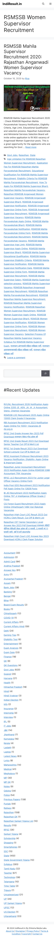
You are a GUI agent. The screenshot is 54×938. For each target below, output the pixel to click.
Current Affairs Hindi (14, 626)
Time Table (9, 886)
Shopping (8, 842)
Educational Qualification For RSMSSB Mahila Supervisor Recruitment (26, 174)
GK (5, 661)
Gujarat (7, 674)
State (32, 155)
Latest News (10, 756)
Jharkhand (9, 734)
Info (6, 704)
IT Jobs (7, 726)
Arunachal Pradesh (13, 579)
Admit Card (9, 561)
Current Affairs (11, 622)
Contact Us (37, 934)
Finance (8, 656)
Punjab (7, 804)
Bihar (6, 600)
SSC (6, 851)
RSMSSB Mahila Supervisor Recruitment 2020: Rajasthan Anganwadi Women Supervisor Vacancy (26, 59)
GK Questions (11, 665)
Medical (8, 769)
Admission (9, 557)
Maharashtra (10, 765)
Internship (9, 713)
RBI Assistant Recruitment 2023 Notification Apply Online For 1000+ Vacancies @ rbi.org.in (26, 425)
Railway (8, 808)
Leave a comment (16, 357)
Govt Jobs (12, 155)
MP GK (7, 782)
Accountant (9, 553)
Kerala (7, 743)
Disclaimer (21, 931)
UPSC (7, 907)
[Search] (45, 373)
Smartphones (10, 847)
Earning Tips (10, 635)
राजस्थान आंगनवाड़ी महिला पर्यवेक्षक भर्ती (26, 346)
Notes (7, 786)
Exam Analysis (11, 648)
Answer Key (10, 570)
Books (7, 609)
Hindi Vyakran (11, 695)
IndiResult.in (12, 4)
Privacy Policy (33, 931)
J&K (6, 730)
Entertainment (11, 643)
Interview (8, 717)
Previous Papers (12, 799)
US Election (9, 912)
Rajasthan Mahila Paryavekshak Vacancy (24, 190)
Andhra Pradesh (12, 566)
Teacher (8, 873)
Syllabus (8, 864)
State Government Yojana (17, 860)
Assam (7, 583)
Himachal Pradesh (13, 687)
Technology (9, 877)
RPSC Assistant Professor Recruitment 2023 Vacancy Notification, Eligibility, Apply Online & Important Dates (26, 459)
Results (7, 825)
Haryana (8, 678)
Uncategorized (11, 894)
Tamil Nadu (9, 868)
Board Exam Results (14, 605)
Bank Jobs (9, 587)
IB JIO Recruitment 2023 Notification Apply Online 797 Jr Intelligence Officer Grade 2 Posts (25, 496)
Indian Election (11, 700)
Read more (30, 147)
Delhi (6, 630)
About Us (10, 931)
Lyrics (7, 760)
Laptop (7, 752)
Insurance (9, 708)
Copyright (26, 934)
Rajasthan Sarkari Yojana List (18, 821)
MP (5, 778)
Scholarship (9, 838)
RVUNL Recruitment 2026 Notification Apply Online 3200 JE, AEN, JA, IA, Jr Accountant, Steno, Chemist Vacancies (26, 407)
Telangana (9, 881)
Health (7, 682)
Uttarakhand (10, 916)
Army (6, 574)
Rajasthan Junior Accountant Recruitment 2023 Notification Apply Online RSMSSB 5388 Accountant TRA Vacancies (27, 470)
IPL (5, 721)
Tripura (7, 890)
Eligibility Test (11, 639)
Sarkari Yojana (11, 834)
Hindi (6, 691)
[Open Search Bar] (43, 4)
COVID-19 (9, 618)
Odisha (7, 791)
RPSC (6, 829)
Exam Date (9, 652)
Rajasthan (24, 155)
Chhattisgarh (10, 613)
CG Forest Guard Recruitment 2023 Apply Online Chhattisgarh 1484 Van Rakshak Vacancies (25, 507)
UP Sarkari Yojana (13, 903)
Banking (8, 592)
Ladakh (7, 747)
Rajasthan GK (10, 816)
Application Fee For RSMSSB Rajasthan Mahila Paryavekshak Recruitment (26, 167)
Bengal (7, 596)
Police (7, 795)
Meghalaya (9, 773)
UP (5, 899)
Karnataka (9, 739)
